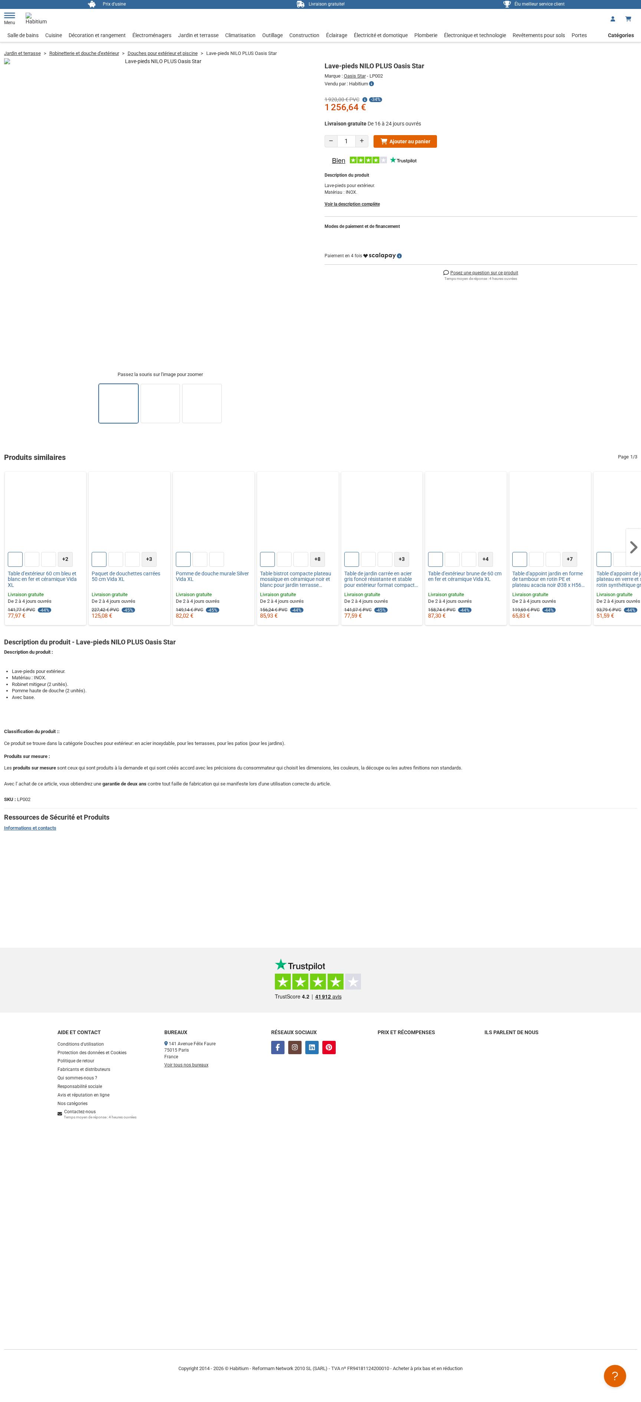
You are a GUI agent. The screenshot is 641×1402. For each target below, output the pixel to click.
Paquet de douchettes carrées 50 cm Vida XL (126, 576)
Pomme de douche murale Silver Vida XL (212, 576)
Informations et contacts (30, 828)
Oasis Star (355, 76)
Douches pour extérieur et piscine (163, 53)
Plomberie (425, 35)
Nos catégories (72, 1103)
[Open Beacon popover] (615, 1376)
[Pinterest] (329, 1047)
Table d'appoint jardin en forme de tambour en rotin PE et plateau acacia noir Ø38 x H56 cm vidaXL (547, 579)
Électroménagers (151, 35)
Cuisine (53, 35)
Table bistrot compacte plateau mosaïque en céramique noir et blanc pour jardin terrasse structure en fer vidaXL (295, 579)
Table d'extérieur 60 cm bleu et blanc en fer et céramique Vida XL (42, 579)
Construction (304, 35)
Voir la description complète (352, 204)
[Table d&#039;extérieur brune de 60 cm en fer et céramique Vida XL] (466, 512)
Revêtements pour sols (539, 35)
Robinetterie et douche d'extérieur (84, 53)
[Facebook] (278, 1047)
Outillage (272, 35)
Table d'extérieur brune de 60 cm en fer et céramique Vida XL (465, 576)
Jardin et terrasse (198, 35)
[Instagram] (295, 1047)
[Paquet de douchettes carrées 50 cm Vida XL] (129, 512)
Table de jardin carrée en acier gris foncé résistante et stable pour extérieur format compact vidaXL (379, 579)
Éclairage (336, 35)
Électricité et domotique (381, 35)
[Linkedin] (312, 1047)
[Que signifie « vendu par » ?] (371, 84)
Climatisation (240, 35)
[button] (633, 547)
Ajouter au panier (409, 141)
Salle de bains (23, 35)
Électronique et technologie (475, 35)
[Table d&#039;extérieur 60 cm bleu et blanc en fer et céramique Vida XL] (45, 512)
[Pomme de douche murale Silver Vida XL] (214, 512)
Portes (579, 35)
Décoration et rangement (97, 35)
